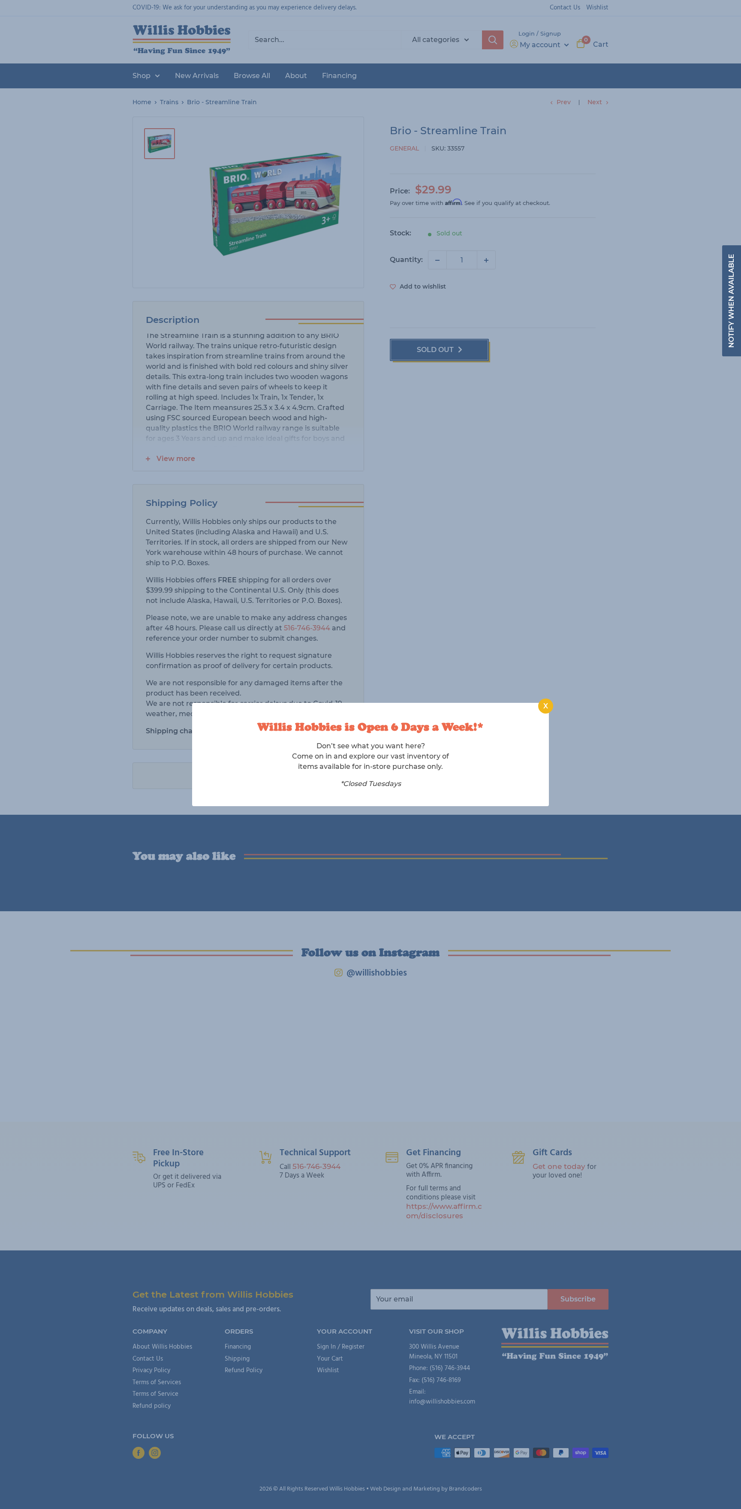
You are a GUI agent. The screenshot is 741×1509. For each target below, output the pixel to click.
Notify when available (731, 301)
